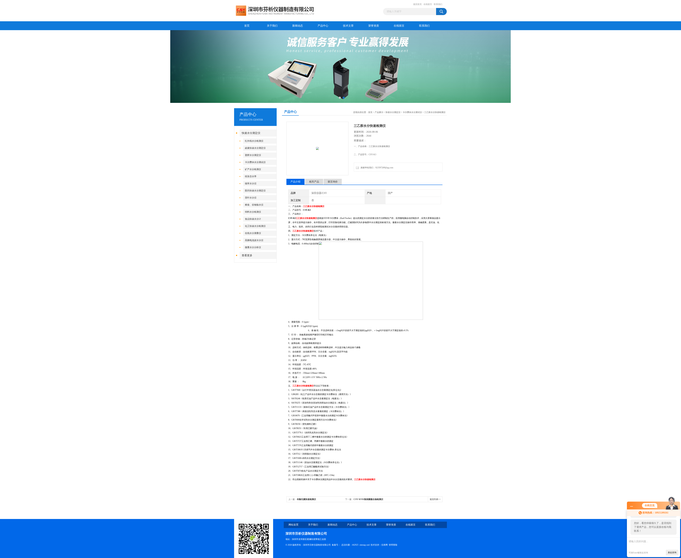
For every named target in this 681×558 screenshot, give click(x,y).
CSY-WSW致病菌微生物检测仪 (368, 499)
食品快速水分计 (253, 219)
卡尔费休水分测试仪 (255, 162)
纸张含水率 (250, 176)
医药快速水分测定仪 (255, 190)
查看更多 (247, 255)
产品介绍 (295, 181)
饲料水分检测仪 (253, 212)
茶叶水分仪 (250, 197)
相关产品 (314, 181)
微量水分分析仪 (253, 247)
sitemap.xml (364, 545)
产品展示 (379, 112)
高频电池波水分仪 (254, 240)
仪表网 (384, 545)
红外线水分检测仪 (254, 141)
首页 (247, 25)
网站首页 (293, 524)
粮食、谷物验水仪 (254, 204)
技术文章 (348, 25)
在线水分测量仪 (253, 233)
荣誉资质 (373, 25)
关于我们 (272, 25)
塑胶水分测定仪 (253, 155)
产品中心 (323, 25)
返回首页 (417, 4)
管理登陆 (393, 545)
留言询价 (333, 181)
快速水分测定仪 (251, 133)
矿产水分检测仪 (253, 169)
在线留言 (427, 4)
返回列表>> (435, 499)
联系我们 (438, 4)
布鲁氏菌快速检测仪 (306, 499)
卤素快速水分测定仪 (255, 148)
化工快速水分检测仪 (255, 226)
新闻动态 (297, 25)
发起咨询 (672, 552)
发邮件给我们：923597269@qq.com (376, 167)
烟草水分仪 (250, 183)
